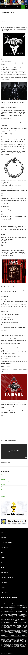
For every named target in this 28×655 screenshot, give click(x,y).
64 (13, 605)
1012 (12, 640)
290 (26, 618)
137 (13, 611)
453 (4, 627)
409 (16, 625)
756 (25, 635)
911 (1, 639)
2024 (14, 646)
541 (19, 630)
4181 (18, 647)
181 (25, 612)
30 (1, 603)
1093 (14, 641)
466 (15, 627)
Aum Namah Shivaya (5, 494)
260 (24, 616)
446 (20, 626)
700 (25, 634)
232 (25, 615)
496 (9, 628)
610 (1, 632)
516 (1, 630)
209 (20, 614)
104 (26, 607)
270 (7, 618)
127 (4, 611)
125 (1, 611)
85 (6, 607)
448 (23, 626)
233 (26, 615)
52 (1, 605)
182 (26, 612)
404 (8, 625)
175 (20, 612)
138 (14, 611)
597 (21, 631)
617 (12, 632)
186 (4, 614)
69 (19, 605)
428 (5, 626)
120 (23, 610)
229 (20, 615)
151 (26, 611)
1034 (23, 640)
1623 (23, 645)
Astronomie (3, 537)
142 (17, 611)
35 (7, 603)
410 (17, 625)
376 (10, 624)
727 (14, 635)
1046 (25, 640)
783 (18, 636)
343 (25, 620)
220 (7, 615)
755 (24, 635)
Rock (14, 19)
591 (18, 631)
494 (8, 628)
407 (13, 625)
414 (22, 625)
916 (5, 639)
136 (11, 611)
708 (5, 635)
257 (22, 616)
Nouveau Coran (4, 574)
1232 (1, 644)
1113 (20, 641)
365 (26, 622)
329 (11, 620)
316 (3, 620)
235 (1, 616)
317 (4, 620)
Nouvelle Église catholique (7, 577)
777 (15, 636)
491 (5, 628)
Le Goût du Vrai (4, 496)
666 (14, 634)
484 (1, 628)
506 (19, 628)
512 (22, 628)
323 (8, 620)
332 (14, 620)
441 (16, 626)
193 (6, 614)
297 (8, 619)
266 (2, 618)
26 (22, 601)
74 (25, 605)
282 (18, 618)
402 (7, 625)
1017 (16, 640)
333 (16, 620)
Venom (5, 21)
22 (18, 601)
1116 (22, 641)
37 (9, 603)
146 (21, 611)
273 (11, 618)
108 (4, 610)
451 (1, 627)
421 (1, 626)
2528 (24, 646)
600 (23, 631)
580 (12, 631)
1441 (9, 645)
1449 (10, 645)
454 (5, 627)
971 (21, 639)
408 (14, 625)
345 (1, 622)
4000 (16, 647)
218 (4, 615)
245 (7, 616)
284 (19, 618)
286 (21, 618)
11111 (26, 647)
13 (9, 601)
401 (5, 625)
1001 (5, 640)
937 (10, 639)
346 (3, 622)
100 (21, 607)
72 (23, 605)
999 (1, 640)
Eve (1, 491)
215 (25, 614)
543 (22, 630)
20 (16, 601)
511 (21, 628)
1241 (3, 644)
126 (2, 611)
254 (17, 616)
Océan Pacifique (4, 584)
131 (2, 462)
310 (22, 619)
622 (16, 632)
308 (21, 619)
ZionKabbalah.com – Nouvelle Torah (10, 7)
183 (1, 614)
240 (5, 616)
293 (4, 619)
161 (7, 612)
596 (19, 631)
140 (16, 611)
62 (11, 605)
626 (20, 632)
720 (13, 635)
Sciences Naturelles (5, 592)
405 (10, 625)
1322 (20, 644)
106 (2, 610)
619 (13, 632)
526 (8, 630)
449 (25, 626)
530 (11, 630)
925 (7, 639)
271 (8, 618)
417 (23, 625)
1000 (3, 640)
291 (1, 619)
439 (12, 626)
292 (2, 619)
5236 (22, 647)
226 (16, 615)
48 (22, 603)
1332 (21, 644)
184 (2, 614)
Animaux (3, 534)
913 (3, 639)
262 (25, 616)
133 (10, 611)
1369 (25, 644)
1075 (5, 641)
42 (15, 603)
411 (19, 625)
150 (24, 611)
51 (25, 603)
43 (16, 603)
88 (10, 607)
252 (15, 616)
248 (12, 616)
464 (14, 627)
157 (3, 612)
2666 (5, 647)
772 (9, 636)
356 (13, 622)
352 (7, 622)
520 (4, 630)
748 (20, 635)
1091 (10, 641)
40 (13, 603)
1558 (18, 645)
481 (25, 627)
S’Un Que (3, 479)
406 (11, 625)
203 (13, 614)
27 (24, 601)
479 (24, 627)
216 (1, 615)
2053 (16, 646)
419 (25, 625)
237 (4, 616)
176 (21, 612)
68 (18, 605)
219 (6, 615)
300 (12, 619)
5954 (24, 647)
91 (13, 607)
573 (9, 631)
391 (24, 624)
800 (26, 636)
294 (5, 619)
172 (17, 612)
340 (22, 620)
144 (20, 611)
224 (13, 615)
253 (16, 616)
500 (11, 628)
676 (18, 634)
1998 (10, 646)
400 (4, 625)
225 (14, 615)
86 (8, 607)
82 (5, 607)
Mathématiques (4, 572)
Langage (13, 17)
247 (10, 616)
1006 (9, 640)
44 (17, 603)
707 (4, 635)
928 (8, 639)
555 (2, 631)
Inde (2, 562)
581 (14, 631)
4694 (20, 647)
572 (8, 631)
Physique (3, 587)
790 (20, 636)
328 (10, 620)
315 (1, 620)
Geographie (3, 554)
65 (14, 605)
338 (20, 620)
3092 (11, 647)
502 (14, 628)
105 (1, 610)
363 (22, 622)
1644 (1, 646)
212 (22, 614)
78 (2, 607)
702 (1, 635)
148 (23, 611)
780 (16, 636)
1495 (12, 645)
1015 (14, 640)
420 (26, 625)
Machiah (17, 17)
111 (7, 610)
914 (4, 639)
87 (9, 607)
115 (16, 610)
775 (12, 636)
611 (3, 632)
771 (7, 636)
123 (26, 610)
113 (13, 610)
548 (25, 630)
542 (20, 630)
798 (25, 636)
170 (15, 612)
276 (14, 618)
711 (7, 635)
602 (24, 631)
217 (3, 615)
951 (17, 639)
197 (9, 614)
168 (14, 612)
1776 (3, 646)
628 (22, 632)
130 (7, 611)
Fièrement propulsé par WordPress (7, 653)
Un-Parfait (3, 484)
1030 (20, 640)
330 (13, 620)
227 (17, 615)
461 (11, 627)
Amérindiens (3, 532)
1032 (21, 640)
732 (18, 635)
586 (15, 631)
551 (26, 630)
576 (11, 631)
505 (18, 628)
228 (19, 615)
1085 (9, 641)
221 (9, 615)
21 (17, 601)
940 (13, 639)
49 (23, 603)
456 (7, 627)
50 (24, 603)
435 (9, 626)
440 (14, 626)
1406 (5, 645)
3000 (9, 647)
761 (2, 636)
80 (3, 607)
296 (7, 619)
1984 (9, 646)
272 (9, 618)
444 (17, 626)
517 (3, 630)
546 (23, 630)
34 (6, 603)
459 (9, 627)
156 (1, 612)
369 (4, 624)
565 (5, 631)
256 (20, 616)
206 (15, 614)
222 (10, 615)
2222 (18, 646)
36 (8, 603)
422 (2, 626)
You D (2, 474)
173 (18, 612)
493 (7, 628)
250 (13, 616)
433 (8, 626)
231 (23, 615)
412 (20, 625)
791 (22, 636)
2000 (12, 646)
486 (2, 628)
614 (7, 632)
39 (8, 462)
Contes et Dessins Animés (6, 542)
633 (26, 632)
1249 (5, 644)
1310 (6, 462)
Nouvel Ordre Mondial (6, 579)
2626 (3, 647)
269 (5, 618)
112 (11, 610)
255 (19, 616)
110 (5, 610)
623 (18, 632)
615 (9, 632)
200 (12, 614)
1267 (9, 644)
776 (13, 636)
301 (13, 619)
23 (19, 601)
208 (18, 614)
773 (10, 636)
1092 (12, 641)
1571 (20, 645)
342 (23, 620)
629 (23, 632)
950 (15, 639)
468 (17, 627)
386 (20, 624)
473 (21, 627)
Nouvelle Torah (8, 19)
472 (19, 627)
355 (12, 622)
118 (21, 610)
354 (10, 622)
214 (23, 614)
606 (25, 631)
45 (19, 603)
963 (20, 639)
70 (21, 605)
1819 (5, 646)
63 (12, 605)
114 (15, 610)
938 (11, 639)
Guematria (3, 17)
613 (6, 632)
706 (3, 635)
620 (15, 632)
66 (16, 605)
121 (24, 610)
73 (24, 605)
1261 (7, 644)
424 (4, 626)
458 (8, 627)
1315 (18, 644)
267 (4, 618)
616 (10, 632)
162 (8, 612)
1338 (23, 644)
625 (19, 632)
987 (25, 639)
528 (10, 630)
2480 (22, 646)
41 (14, 603)
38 (10, 603)
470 (18, 627)
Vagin (2, 489)
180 (23, 612)
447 (22, 626)
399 (2, 625)
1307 (14, 644)
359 (19, 622)
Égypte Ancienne (4, 547)
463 (12, 627)
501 (12, 628)
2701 (7, 647)
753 (23, 635)
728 (15, 635)
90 (12, 607)
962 (18, 639)
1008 (10, 640)
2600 (1, 647)
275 (12, 618)
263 (1, 618)
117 (19, 610)
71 (22, 605)
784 (19, 636)
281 (17, 618)
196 (7, 614)
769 (4, 636)
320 (7, 620)
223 (12, 615)
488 (4, 628)
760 (1, 636)
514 (24, 628)
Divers (2, 544)
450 (26, 626)
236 (2, 616)
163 (10, 612)
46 (20, 603)
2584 (25, 646)
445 (19, 626)
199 (10, 614)
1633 (25, 645)
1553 (16, 645)
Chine (2, 539)
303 (16, 619)
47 (21, 603)
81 (4, 607)
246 (8, 616)
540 (17, 630)
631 (25, 632)
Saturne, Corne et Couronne (7, 481)
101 (23, 607)
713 (8, 635)
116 (18, 610)
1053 (1, 641)
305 (18, 619)
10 (6, 601)
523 (5, 630)
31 (2, 603)
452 (2, 627)
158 (4, 612)
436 (11, 626)
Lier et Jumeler (4, 477)
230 (21, 615)
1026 (18, 640)
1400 (3, 645)
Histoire (2, 559)
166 (11, 612)
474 (22, 627)
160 (5, 612)
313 (24, 619)
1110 (16, 641)
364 (24, 622)
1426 (7, 645)
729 (17, 635)
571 (7, 631)
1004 (7, 640)
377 (12, 624)
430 (7, 626)
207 (17, 614)
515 (25, 628)
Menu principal (26, 7)
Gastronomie (4, 549)
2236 (20, 646)
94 (14, 607)
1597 (21, 645)
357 (15, 622)
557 (4, 631)
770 (6, 636)
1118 (24, 641)
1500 (14, 645)
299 (9, 619)
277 (15, 618)
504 (17, 628)
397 (1, 625)
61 (10, 605)
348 (4, 622)
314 (25, 619)
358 (17, 622)
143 (19, 611)
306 (19, 619)
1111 (18, 641)
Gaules (2, 552)
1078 (7, 641)
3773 (14, 647)
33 (5, 603)
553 (1, 631)
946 (14, 639)
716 (10, 635)
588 (17, 631)
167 (13, 612)
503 (15, 628)
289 (24, 618)
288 (23, 618)
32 (3, 603)
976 (24, 639)
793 (23, 636)
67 (17, 605)
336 (17, 620)
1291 (12, 644)
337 (19, 620)
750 (21, 635)
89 (11, 607)
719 (11, 635)
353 (9, 622)
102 (24, 607)
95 (15, 607)
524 (7, 630)
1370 (1, 645)
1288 (10, 644)
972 (23, 639)
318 (5, 620)
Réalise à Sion (3, 486)
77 (1, 607)
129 (5, 611)
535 (15, 630)
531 (13, 630)
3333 (13, 647)
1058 (3, 641)
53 (2, 605)
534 (14, 630)
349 (6, 622)
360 (20, 622)
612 (4, 632)
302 (15, 619)
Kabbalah (8, 17)
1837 (7, 646)
